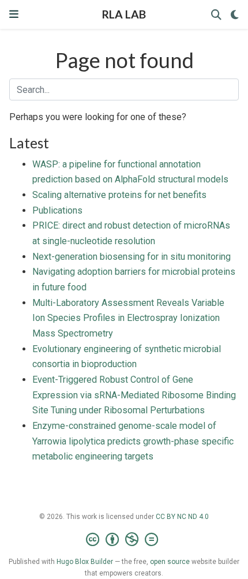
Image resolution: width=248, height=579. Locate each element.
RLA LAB (124, 14)
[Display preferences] (235, 14)
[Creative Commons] (124, 539)
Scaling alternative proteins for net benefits (119, 194)
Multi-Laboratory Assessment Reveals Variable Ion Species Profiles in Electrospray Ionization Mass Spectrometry (128, 318)
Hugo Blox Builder (85, 562)
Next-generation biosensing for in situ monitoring (131, 256)
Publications (57, 210)
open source (170, 562)
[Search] (216, 14)
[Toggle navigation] (13, 14)
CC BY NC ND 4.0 (182, 517)
